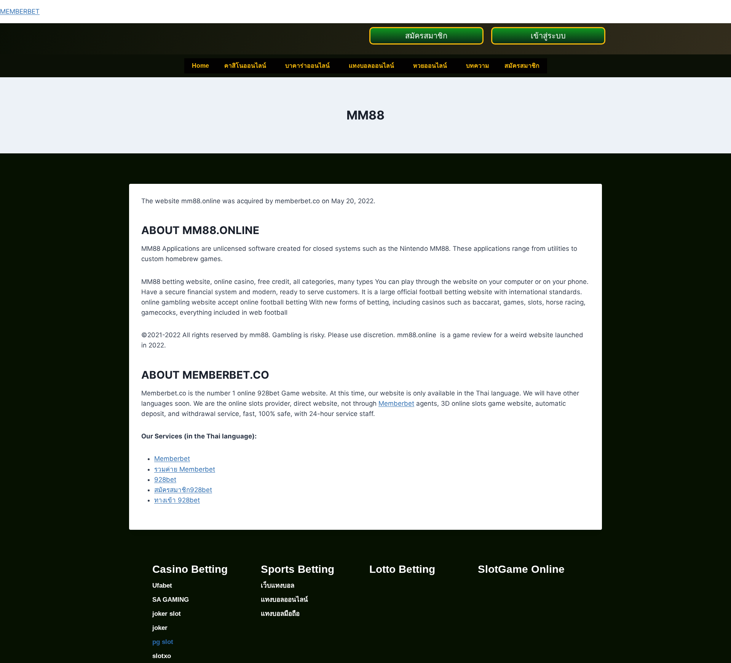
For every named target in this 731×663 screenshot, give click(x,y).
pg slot (162, 641)
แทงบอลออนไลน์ (371, 65)
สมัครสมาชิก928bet (183, 490)
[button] (247, 65)
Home (200, 65)
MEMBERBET (20, 11)
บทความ (477, 65)
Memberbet (396, 403)
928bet (165, 479)
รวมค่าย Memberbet (184, 469)
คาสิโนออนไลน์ (245, 65)
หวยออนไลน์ (430, 65)
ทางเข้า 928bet (177, 500)
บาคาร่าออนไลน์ (307, 65)
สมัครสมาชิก (521, 65)
